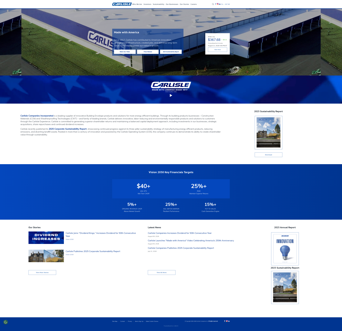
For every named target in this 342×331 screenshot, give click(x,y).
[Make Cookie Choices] (5, 322)
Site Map (114, 321)
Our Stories (184, 4)
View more (217, 49)
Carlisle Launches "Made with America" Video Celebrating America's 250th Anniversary (191, 240)
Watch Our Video (125, 52)
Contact (122, 321)
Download (268, 155)
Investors (147, 4)
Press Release (148, 52)
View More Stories (42, 272)
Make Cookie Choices (152, 321)
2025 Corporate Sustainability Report (68, 129)
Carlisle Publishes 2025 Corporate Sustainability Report (93, 251)
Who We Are (137, 4)
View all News (162, 272)
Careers (194, 4)
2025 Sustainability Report (171, 52)
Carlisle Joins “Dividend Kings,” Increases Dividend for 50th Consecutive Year (101, 234)
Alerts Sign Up (139, 321)
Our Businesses (172, 4)
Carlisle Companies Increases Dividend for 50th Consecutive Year (180, 233)
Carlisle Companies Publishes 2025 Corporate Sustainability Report (181, 248)
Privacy (130, 321)
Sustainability (158, 4)
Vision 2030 (70, 239)
